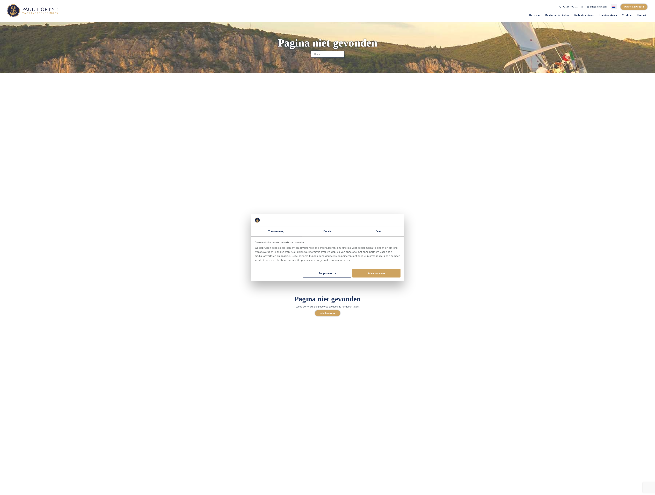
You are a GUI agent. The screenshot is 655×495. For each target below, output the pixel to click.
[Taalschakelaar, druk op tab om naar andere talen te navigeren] (614, 6)
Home (317, 54)
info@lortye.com (598, 6)
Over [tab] (379, 231)
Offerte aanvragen (634, 6)
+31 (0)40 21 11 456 (572, 6)
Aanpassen (325, 273)
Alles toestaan (376, 273)
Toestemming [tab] (276, 231)
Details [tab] (327, 231)
